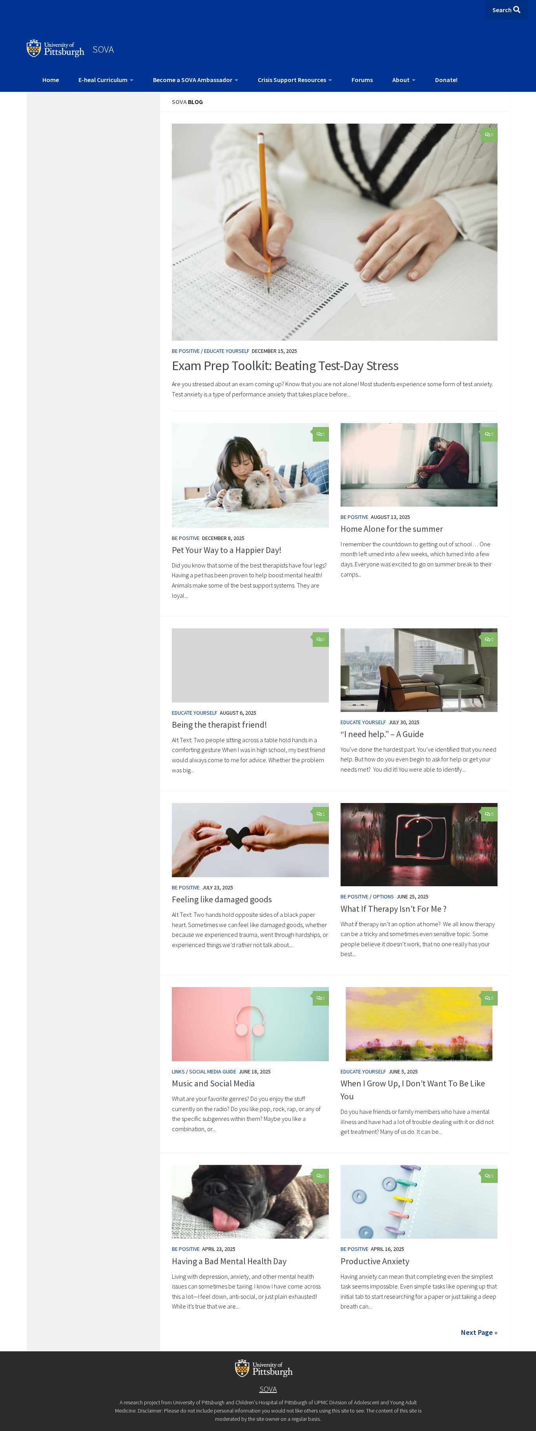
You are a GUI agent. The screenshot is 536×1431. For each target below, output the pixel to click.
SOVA (103, 49)
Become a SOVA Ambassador (192, 80)
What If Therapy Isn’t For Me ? (394, 908)
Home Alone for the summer (392, 528)
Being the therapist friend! (219, 724)
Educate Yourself (227, 350)
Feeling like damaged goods (222, 899)
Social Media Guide (212, 1071)
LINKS (178, 1071)
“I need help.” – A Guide (382, 733)
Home (50, 80)
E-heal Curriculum (103, 80)
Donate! (446, 80)
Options (383, 896)
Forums (362, 80)
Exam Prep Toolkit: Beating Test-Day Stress (285, 365)
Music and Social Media (213, 1083)
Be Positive (186, 350)
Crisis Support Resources (292, 80)
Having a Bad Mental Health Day (229, 1261)
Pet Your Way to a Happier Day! (227, 549)
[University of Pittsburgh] (56, 55)
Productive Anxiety (375, 1261)
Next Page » (479, 1332)
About (401, 80)
